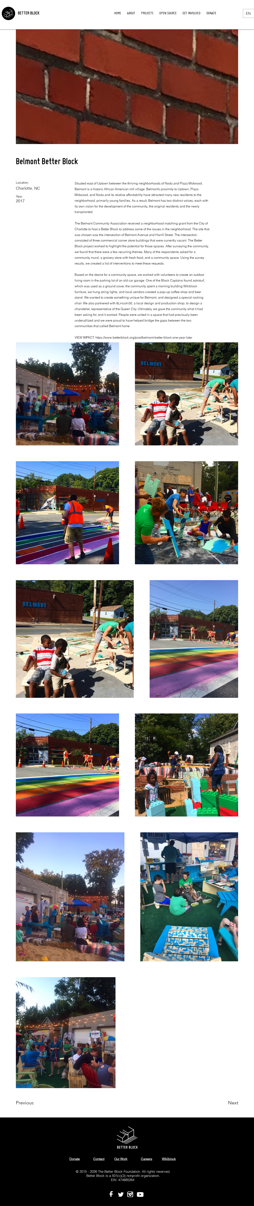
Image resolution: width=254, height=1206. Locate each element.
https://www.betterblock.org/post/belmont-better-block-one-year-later (143, 337)
